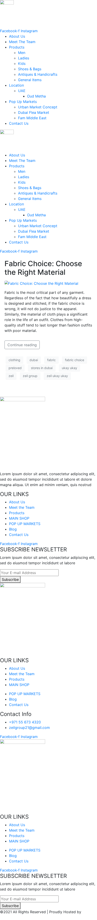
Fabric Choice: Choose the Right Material (43, 268)
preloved (15, 368)
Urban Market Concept (37, 107)
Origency (7, 917)
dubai (34, 360)
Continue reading (22, 345)
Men (21, 52)
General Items (30, 80)
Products (16, 47)
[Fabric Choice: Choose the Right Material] (41, 283)
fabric (51, 360)
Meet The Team (22, 41)
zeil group (30, 376)
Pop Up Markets (23, 101)
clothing (14, 360)
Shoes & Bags (29, 69)
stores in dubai (42, 368)
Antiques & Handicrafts (37, 74)
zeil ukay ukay (57, 376)
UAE (21, 90)
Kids (21, 63)
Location (16, 85)
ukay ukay (69, 368)
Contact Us (18, 123)
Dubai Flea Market (33, 112)
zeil (11, 376)
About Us (17, 36)
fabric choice (74, 360)
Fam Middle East (32, 118)
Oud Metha (36, 96)
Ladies (23, 58)
